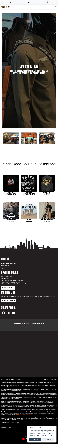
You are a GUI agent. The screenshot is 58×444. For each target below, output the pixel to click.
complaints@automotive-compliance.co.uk (23, 414)
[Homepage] (5, 7)
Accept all (35, 439)
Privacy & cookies (53, 379)
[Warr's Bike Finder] (29, 2)
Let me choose (48, 435)
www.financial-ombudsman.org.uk (36, 419)
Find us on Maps (8, 287)
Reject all (48, 439)
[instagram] (8, 313)
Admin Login (45, 379)
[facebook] (3, 313)
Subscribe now (7, 300)
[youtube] (13, 313)
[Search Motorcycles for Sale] (48, 2)
